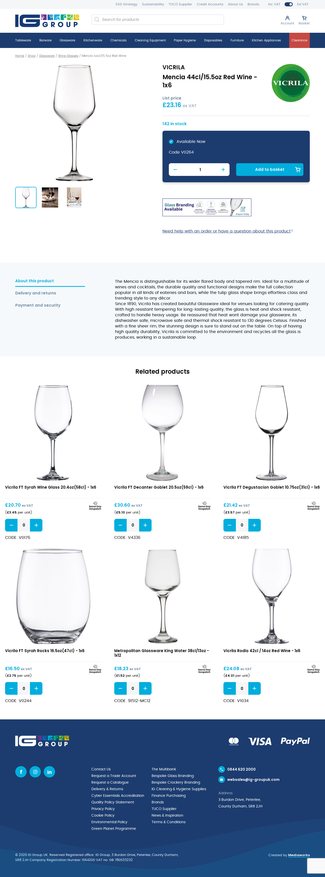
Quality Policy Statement (112, 802)
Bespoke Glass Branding (173, 776)
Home (19, 55)
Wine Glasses (68, 55)
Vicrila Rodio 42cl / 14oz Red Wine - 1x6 (261, 650)
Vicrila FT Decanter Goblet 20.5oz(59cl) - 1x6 (159, 487)
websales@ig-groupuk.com (253, 779)
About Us (235, 4)
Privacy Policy (103, 809)
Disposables (213, 40)
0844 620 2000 (241, 769)
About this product (34, 281)
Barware (45, 40)
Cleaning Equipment (150, 40)
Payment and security (37, 305)
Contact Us (101, 769)
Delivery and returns (35, 293)
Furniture (237, 40)
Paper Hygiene (185, 40)
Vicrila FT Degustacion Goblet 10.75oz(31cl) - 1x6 (271, 487)
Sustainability (153, 4)
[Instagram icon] (35, 771)
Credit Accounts (210, 4)
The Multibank (164, 769)
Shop (32, 55)
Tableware (23, 40)
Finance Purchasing (169, 796)
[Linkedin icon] (49, 771)
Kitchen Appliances (266, 40)
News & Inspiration (167, 815)
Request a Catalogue (110, 782)
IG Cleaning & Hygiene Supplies (179, 789)
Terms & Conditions (169, 822)
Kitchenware (93, 40)
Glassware (67, 40)
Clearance (299, 40)
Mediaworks (299, 855)
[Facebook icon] (21, 771)
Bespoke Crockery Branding (176, 782)
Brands (253, 4)
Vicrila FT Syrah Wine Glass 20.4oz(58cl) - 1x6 (50, 487)
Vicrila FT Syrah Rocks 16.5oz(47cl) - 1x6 (45, 650)
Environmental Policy (109, 822)
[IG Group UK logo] (47, 20)
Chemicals (118, 40)
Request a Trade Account (113, 776)
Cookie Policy (103, 815)
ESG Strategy (126, 4)
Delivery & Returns (107, 789)
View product (53, 432)
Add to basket (269, 169)
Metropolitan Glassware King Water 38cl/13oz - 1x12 (161, 653)
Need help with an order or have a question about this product (226, 231)
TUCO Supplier (180, 4)
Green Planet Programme (113, 829)
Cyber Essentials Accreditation (117, 796)
